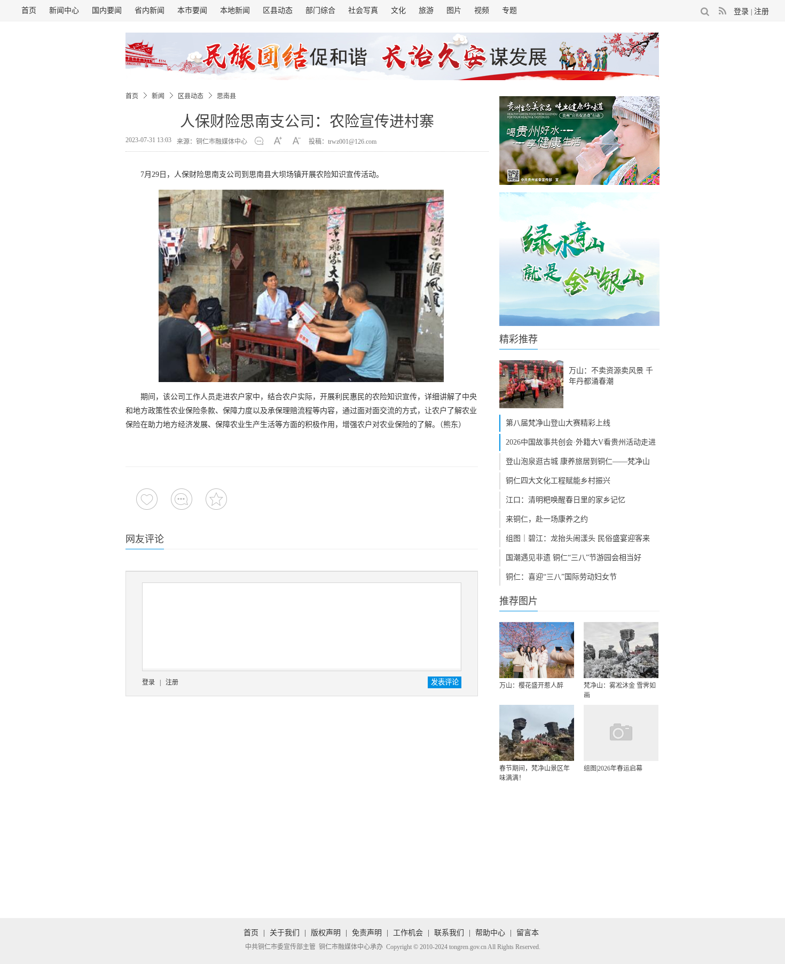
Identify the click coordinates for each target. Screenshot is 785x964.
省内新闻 (149, 10)
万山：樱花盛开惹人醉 (531, 685)
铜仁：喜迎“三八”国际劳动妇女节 (561, 577)
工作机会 (408, 933)
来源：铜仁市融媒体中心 (212, 141)
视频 (481, 10)
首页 (28, 10)
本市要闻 (192, 10)
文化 (398, 10)
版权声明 (326, 933)
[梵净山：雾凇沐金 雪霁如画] (621, 650)
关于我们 (285, 933)
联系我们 (449, 933)
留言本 (527, 933)
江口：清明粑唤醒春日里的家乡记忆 (565, 500)
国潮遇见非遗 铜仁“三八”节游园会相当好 (573, 558)
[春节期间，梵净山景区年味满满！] (536, 733)
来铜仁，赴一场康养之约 (547, 519)
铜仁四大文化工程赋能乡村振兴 (558, 481)
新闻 (158, 96)
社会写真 (363, 10)
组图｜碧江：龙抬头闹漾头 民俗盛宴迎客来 (578, 538)
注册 (761, 11)
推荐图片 (518, 601)
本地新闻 (235, 10)
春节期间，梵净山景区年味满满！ (534, 773)
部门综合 (320, 10)
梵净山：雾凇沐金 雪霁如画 (620, 690)
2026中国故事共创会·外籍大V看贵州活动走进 (581, 442)
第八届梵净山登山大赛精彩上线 (558, 423)
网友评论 (144, 539)
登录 (741, 11)
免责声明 (367, 933)
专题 (509, 10)
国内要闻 (107, 10)
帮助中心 (490, 933)
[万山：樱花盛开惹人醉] (536, 650)
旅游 (426, 10)
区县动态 (278, 10)
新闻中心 (64, 10)
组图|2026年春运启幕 (613, 768)
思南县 (226, 96)
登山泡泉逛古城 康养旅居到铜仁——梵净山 (578, 461)
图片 (453, 10)
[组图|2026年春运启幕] (621, 733)
